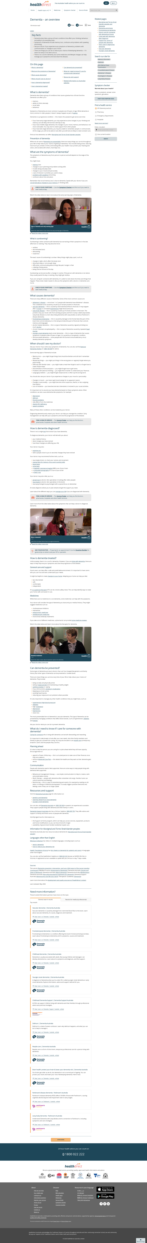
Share (81, 25)
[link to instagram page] (104, 1203)
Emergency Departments (105, 116)
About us (36, 1212)
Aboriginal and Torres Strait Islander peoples (66, 135)
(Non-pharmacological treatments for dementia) (58, 874)
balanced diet (42, 685)
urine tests (36, 466)
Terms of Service (64, 1221)
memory (35, 165)
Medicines (57, 10)
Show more (60, 1139)
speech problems (38, 406)
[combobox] (103, 10)
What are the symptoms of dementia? (43, 71)
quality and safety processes (38, 1218)
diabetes (35, 705)
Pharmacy (100, 112)
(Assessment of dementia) (59, 870)
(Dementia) (77, 876)
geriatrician (36, 480)
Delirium (101, 62)
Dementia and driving (106, 28)
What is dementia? (37, 67)
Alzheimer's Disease (104, 73)
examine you (37, 451)
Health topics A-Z (43, 10)
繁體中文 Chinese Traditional (85, 1198)
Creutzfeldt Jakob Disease (106, 70)
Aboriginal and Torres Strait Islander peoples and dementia (107, 24)
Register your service (40, 1200)
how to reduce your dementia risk (43, 847)
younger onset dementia (40, 333)
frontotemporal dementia (41, 319)
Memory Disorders (104, 59)
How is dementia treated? (39, 86)
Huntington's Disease (105, 76)
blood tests (36, 464)
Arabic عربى (80, 1190)
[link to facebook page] (101, 1203)
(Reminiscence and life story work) (47, 876)
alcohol (39, 327)
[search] (116, 10)
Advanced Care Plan (44, 759)
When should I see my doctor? (41, 79)
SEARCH (106, 139)
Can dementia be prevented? (73, 67)
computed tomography (41, 470)
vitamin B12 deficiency (40, 404)
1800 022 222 (63, 856)
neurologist (36, 482)
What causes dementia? (39, 75)
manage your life (60, 491)
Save (89, 25)
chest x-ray (37, 472)
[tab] (45, 899)
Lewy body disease (39, 311)
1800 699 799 (70, 811)
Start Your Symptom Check (106, 98)
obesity (35, 721)
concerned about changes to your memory (44, 183)
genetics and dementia (40, 798)
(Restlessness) (84, 872)
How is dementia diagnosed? (40, 82)
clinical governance (100, 1216)
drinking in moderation (53, 689)
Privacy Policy (56, 1221)
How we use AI (38, 1207)
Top (140, 1241)
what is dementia (38, 845)
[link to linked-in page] (108, 1203)
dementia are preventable (52, 142)
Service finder (83, 10)
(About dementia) (61, 872)
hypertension (54, 309)
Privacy (36, 1205)
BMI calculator (60, 1193)
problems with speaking (40, 175)
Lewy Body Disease (104, 79)
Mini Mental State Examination (103, 66)
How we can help (39, 1190)
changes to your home (55, 576)
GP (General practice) (104, 108)
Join (106, 3)
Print (72, 25)
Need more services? (101, 123)
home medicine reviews (79, 620)
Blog (57, 1190)
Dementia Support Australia (39, 811)
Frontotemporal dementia (107, 30)
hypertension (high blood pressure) (44, 703)
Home (33, 10)
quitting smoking (38, 687)
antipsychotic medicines (40, 612)
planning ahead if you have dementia (44, 800)
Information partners (40, 1198)
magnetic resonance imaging (43, 468)
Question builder (60, 1205)
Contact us (37, 1210)
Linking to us (37, 1195)
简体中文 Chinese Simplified (85, 1195)
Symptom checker (70, 10)
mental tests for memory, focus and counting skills (49, 462)
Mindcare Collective (36, 841)
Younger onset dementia (107, 51)
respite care (77, 740)
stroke (39, 309)
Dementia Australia (42, 794)
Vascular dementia (105, 49)
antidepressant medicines (41, 614)
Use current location (104, 134)
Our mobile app (38, 1193)
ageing (75, 113)
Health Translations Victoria (39, 850)
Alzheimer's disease (39, 302)
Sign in (113, 3)
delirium (35, 398)
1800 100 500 (48, 349)
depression (36, 396)
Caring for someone (36, 735)
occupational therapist (39, 590)
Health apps (59, 1195)
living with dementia (78, 561)
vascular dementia (38, 307)
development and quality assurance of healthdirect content (67, 880)
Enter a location (100, 127)
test (44, 431)
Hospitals (100, 119)
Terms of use (37, 1202)
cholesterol (39, 707)
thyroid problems (38, 400)
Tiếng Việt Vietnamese (83, 1200)
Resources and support (71, 77)
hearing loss (36, 711)
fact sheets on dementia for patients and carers (66, 850)
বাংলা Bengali (80, 1193)
